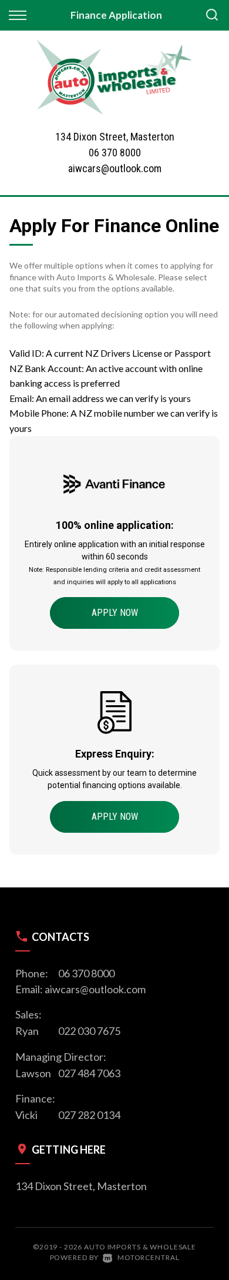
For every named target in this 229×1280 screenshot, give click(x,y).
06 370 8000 (115, 152)
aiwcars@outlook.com (114, 168)
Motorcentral (148, 1257)
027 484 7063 (89, 1073)
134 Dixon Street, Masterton (81, 1186)
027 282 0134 (89, 1114)
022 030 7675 (89, 1030)
